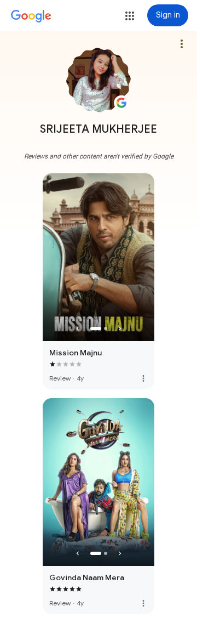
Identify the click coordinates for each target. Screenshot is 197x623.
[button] (130, 16)
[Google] (31, 16)
